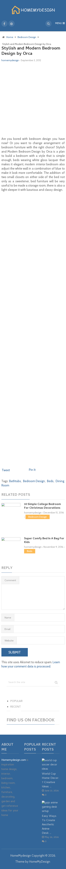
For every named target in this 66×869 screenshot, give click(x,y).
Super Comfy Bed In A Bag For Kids (44, 540)
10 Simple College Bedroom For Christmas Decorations (42, 506)
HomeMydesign (20, 855)
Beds (50, 481)
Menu (58, 24)
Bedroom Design (34, 481)
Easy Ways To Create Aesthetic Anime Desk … (49, 824)
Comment (10, 580)
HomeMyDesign (39, 861)
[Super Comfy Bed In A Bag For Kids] (10, 546)
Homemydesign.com (13, 760)
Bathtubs (15, 481)
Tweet (6, 470)
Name (8, 617)
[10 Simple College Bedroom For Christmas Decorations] (10, 515)
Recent (15, 707)
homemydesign (10, 60)
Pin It (32, 470)
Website (9, 640)
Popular (16, 701)
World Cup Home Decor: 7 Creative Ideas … (50, 780)
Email (7, 629)
